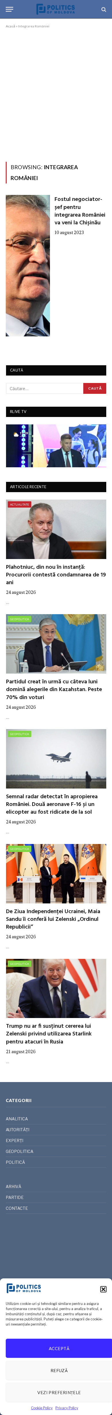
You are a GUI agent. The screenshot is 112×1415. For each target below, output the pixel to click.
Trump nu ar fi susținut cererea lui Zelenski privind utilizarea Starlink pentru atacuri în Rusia (49, 1034)
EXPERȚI (14, 1140)
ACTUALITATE (19, 504)
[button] (103, 1289)
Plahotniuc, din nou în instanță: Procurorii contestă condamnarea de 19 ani (56, 575)
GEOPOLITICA (19, 619)
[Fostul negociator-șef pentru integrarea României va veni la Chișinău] (28, 265)
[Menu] (9, 9)
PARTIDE (15, 1197)
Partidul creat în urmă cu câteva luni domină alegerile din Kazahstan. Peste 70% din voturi (54, 689)
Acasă (10, 26)
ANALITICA (17, 1118)
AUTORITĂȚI (17, 1129)
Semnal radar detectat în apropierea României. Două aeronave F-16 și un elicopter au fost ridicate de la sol (52, 804)
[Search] (103, 9)
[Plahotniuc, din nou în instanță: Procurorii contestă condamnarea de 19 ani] (56, 529)
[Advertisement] (56, 94)
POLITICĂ (15, 1162)
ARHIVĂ (13, 1186)
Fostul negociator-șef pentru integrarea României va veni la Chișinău (80, 211)
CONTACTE (17, 1208)
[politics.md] (56, 9)
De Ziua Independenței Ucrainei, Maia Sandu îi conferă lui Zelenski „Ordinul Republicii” (53, 919)
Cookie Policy (42, 1408)
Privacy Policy (66, 1408)
